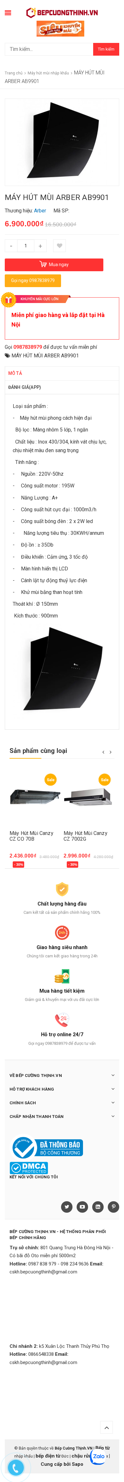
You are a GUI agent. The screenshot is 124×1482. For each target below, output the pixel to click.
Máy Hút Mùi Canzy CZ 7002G (85, 836)
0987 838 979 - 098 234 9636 (58, 1264)
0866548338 (41, 1354)
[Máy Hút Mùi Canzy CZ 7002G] (89, 798)
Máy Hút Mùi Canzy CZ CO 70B (31, 836)
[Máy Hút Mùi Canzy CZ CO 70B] (35, 798)
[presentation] (103, 751)
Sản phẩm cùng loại (38, 751)
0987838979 (27, 347)
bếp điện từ (48, 1456)
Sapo (77, 1464)
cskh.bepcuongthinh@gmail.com (43, 1272)
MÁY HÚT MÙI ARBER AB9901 (45, 356)
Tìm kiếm (106, 49)
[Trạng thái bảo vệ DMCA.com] (29, 1168)
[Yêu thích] (59, 245)
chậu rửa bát (86, 1456)
